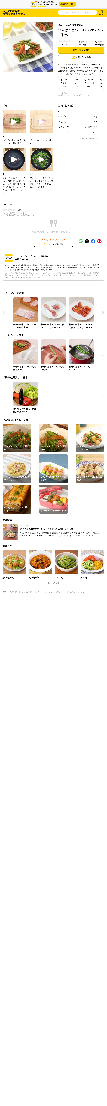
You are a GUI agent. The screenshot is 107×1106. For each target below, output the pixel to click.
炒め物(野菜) (27, 592)
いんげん (62, 116)
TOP (4, 592)
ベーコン (62, 111)
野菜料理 (14, 592)
